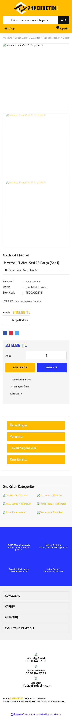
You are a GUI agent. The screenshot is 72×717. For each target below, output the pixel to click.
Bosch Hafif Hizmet (16, 255)
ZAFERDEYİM (16, 698)
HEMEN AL (51, 367)
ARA (63, 20)
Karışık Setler (33, 281)
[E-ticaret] (35, 714)
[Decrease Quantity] (29, 355)
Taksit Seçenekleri (23, 448)
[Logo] (36, 8)
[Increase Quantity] (63, 355)
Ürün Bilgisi (18, 425)
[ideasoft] (18, 714)
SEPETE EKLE (20, 367)
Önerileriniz (18, 459)
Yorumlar (17, 437)
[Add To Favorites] (36, 379)
